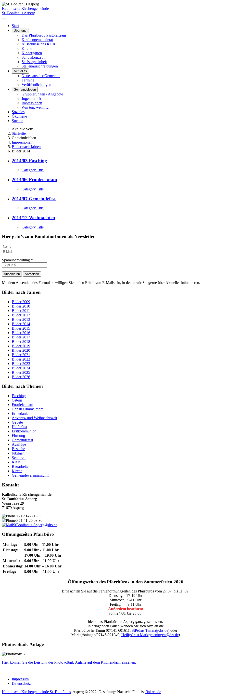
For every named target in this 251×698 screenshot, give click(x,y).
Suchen (17, 121)
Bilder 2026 (21, 377)
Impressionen (32, 103)
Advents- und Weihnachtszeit (34, 418)
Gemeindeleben (25, 89)
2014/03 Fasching (29, 160)
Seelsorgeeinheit (34, 62)
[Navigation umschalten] (4, 18)
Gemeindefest (22, 440)
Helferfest (19, 427)
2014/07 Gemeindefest (34, 198)
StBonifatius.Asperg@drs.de (35, 525)
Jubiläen (18, 453)
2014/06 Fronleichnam (34, 179)
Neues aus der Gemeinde (41, 76)
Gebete (17, 422)
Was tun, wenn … (36, 107)
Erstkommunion (24, 431)
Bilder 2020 (21, 350)
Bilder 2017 (21, 337)
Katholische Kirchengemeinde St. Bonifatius (36, 692)
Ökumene (19, 116)
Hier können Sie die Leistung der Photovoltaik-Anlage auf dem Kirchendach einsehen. (69, 662)
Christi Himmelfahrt (27, 409)
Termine (28, 80)
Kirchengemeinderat (37, 40)
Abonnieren (12, 274)
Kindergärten (32, 53)
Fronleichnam (22, 405)
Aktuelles (20, 71)
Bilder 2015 (21, 328)
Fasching (19, 396)
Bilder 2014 (21, 324)
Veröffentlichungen (36, 84)
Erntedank (20, 413)
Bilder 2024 (21, 368)
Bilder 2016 (21, 333)
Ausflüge (19, 444)
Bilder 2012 (21, 315)
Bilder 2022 (21, 359)
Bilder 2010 (21, 306)
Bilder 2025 (21, 372)
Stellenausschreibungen (40, 66)
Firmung (18, 435)
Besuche (18, 449)
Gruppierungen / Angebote (42, 94)
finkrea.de (153, 692)
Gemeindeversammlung (30, 475)
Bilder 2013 (21, 319)
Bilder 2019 (21, 346)
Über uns (20, 30)
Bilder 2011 (21, 311)
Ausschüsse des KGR (38, 44)
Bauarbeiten (21, 466)
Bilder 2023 (21, 364)
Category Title (33, 170)
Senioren (18, 458)
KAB (16, 462)
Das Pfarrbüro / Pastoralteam (44, 35)
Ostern (17, 400)
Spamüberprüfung (17, 260)
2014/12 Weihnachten (33, 217)
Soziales (18, 112)
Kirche (27, 48)
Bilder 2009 (21, 302)
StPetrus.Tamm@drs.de (150, 630)
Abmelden (32, 274)
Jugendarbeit (31, 98)
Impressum (20, 679)
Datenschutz (21, 683)
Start (15, 26)
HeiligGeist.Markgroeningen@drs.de (150, 635)
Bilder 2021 (21, 355)
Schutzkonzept (33, 57)
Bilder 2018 (21, 341)
